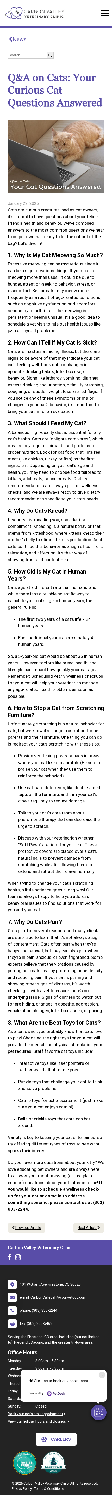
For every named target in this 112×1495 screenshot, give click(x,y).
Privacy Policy (22, 1489)
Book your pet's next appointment (35, 1414)
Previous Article (28, 1228)
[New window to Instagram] (19, 1258)
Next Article (87, 1228)
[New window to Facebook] (11, 1258)
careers (61, 1439)
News (20, 39)
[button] (99, 1412)
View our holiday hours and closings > (38, 1421)
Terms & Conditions (49, 1489)
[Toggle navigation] (104, 13)
